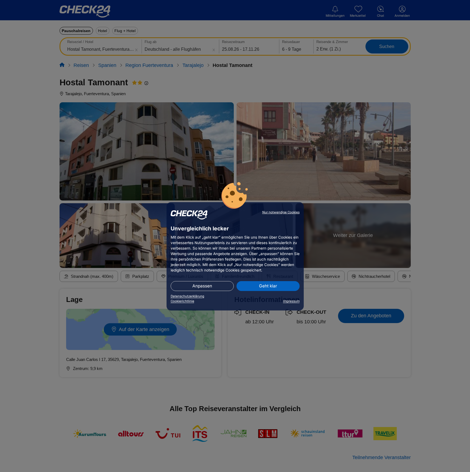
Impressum (291, 301)
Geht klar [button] (268, 286)
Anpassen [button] (202, 286)
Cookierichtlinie (182, 301)
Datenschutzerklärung (187, 296)
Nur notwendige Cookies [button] (281, 212)
